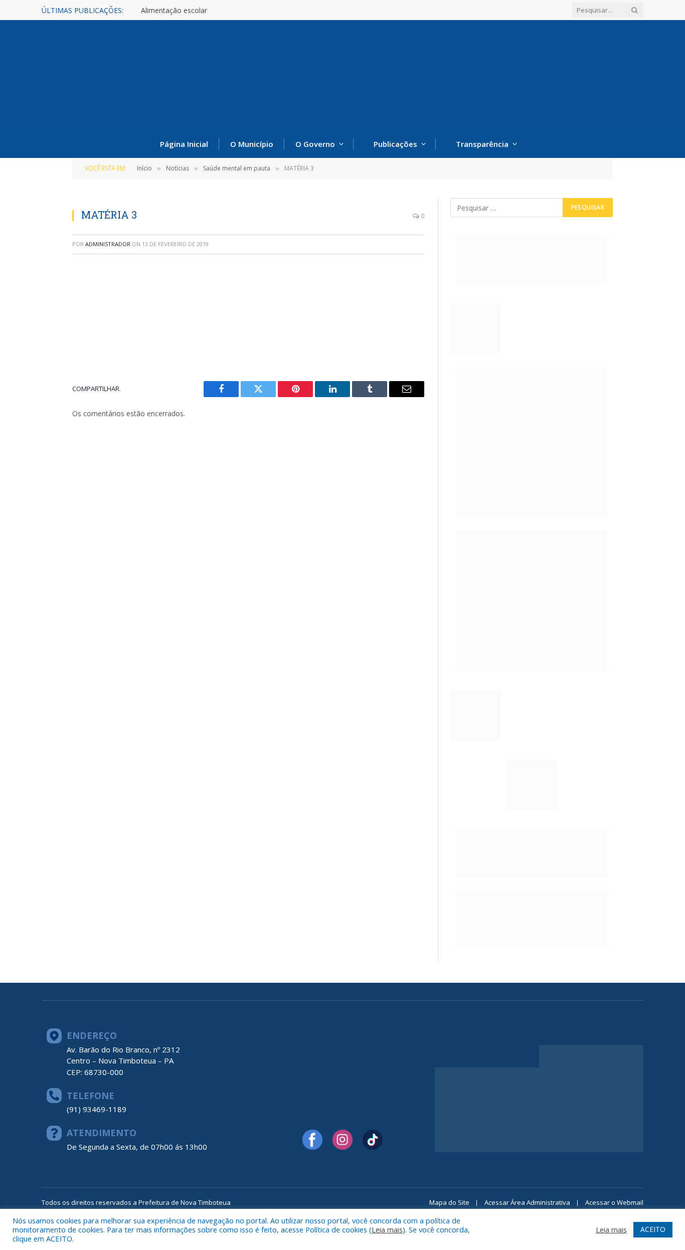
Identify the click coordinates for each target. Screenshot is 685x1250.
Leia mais (387, 1229)
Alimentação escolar (174, 10)
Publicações (395, 144)
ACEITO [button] (652, 1229)
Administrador (107, 244)
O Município (251, 144)
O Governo (315, 144)
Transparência (482, 144)
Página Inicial (184, 144)
